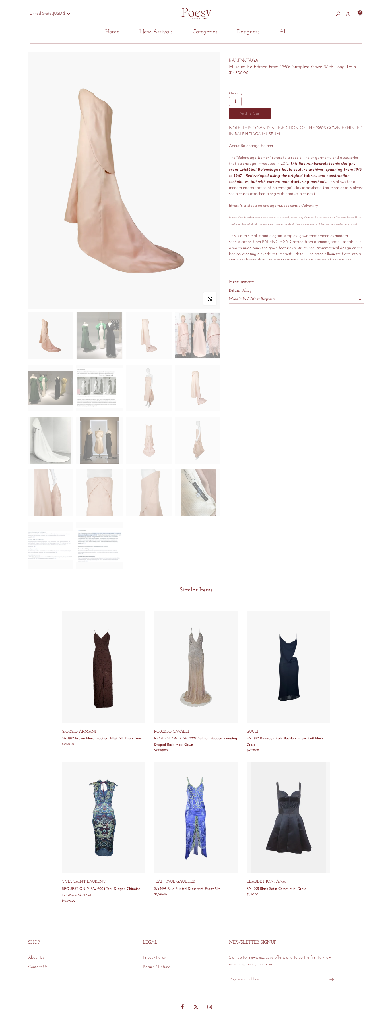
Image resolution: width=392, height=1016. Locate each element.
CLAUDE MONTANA (266, 881)
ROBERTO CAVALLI (171, 731)
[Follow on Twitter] (196, 1006)
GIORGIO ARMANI (79, 731)
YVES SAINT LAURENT (84, 881)
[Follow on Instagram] (209, 1006)
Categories (205, 32)
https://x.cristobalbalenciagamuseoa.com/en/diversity (273, 206)
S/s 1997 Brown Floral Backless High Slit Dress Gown (102, 738)
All (283, 32)
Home (112, 32)
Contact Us (37, 967)
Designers (248, 32)
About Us (36, 957)
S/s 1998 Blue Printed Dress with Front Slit (187, 889)
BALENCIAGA (244, 60)
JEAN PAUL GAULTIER (174, 881)
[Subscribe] (329, 979)
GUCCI (252, 731)
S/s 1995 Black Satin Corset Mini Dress (276, 889)
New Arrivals (155, 32)
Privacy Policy (154, 957)
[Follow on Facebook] (182, 1006)
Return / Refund (156, 967)
